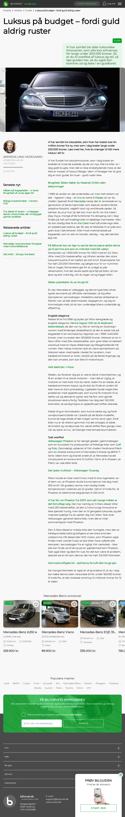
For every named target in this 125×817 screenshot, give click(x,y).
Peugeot (100, 683)
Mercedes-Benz (72, 683)
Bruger (8, 765)
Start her (98, 808)
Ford (36, 683)
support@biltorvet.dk (57, 799)
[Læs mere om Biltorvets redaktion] (23, 146)
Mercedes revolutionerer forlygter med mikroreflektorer (22, 245)
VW (89, 687)
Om (7, 747)
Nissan (88, 683)
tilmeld (83, 723)
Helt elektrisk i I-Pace (61, 367)
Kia (58, 683)
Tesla (59, 687)
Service (8, 774)
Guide (28, 10)
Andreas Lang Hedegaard (22, 156)
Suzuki (48, 687)
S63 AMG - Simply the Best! (19, 254)
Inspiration (10, 783)
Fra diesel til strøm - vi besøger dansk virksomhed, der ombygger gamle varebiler (22, 214)
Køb (7, 756)
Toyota (69, 687)
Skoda (37, 687)
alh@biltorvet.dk (13, 160)
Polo (54, 448)
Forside (7, 10)
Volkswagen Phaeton (61, 441)
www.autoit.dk (53, 802)
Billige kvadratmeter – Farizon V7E (20, 202)
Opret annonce (87, 3)
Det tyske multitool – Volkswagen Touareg (73, 470)
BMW (16, 683)
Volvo (80, 687)
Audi (6, 683)
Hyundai (47, 683)
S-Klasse (98, 197)
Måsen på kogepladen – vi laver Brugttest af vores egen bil (21, 191)
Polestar (114, 683)
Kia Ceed (83, 223)
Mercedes (80, 201)
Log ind (111, 3)
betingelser (76, 714)
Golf (118, 444)
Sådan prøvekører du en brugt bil (68, 282)
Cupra (26, 683)
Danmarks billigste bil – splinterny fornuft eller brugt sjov (82, 563)
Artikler (18, 10)
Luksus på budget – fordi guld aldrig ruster (20, 234)
